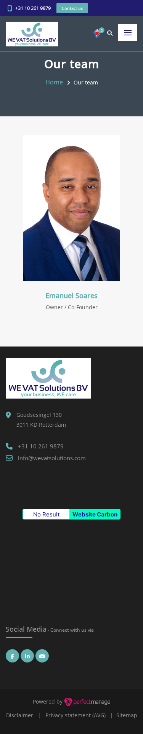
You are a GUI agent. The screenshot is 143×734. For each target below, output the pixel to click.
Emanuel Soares (71, 295)
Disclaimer (19, 715)
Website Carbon (94, 514)
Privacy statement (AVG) (75, 715)
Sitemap (126, 715)
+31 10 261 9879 (33, 8)
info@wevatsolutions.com (52, 458)
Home (54, 82)
